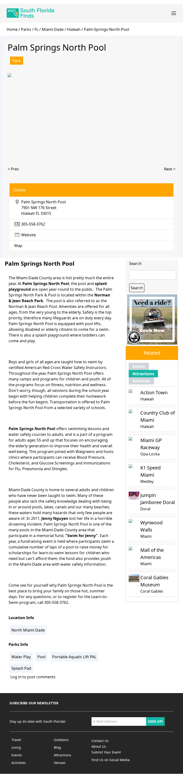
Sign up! (155, 721)
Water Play (21, 656)
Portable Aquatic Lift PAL (74, 656)
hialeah (74, 29)
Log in (15, 676)
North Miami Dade (28, 630)
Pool (41, 656)
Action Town (154, 392)
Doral (145, 508)
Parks (26, 29)
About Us (99, 746)
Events (138, 366)
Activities (141, 381)
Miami (146, 536)
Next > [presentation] (169, 169)
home (12, 29)
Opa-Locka (150, 454)
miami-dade (53, 29)
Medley (146, 481)
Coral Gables (151, 591)
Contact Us (100, 740)
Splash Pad (21, 668)
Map (18, 245)
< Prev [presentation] (13, 169)
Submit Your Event (106, 752)
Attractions (143, 373)
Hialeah (28, 213)
